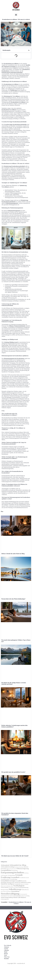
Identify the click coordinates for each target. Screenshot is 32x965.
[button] (16, 14)
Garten (6, 948)
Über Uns (7, 957)
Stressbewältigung (10, 893)
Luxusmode (17, 884)
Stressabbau (15, 891)
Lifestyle (6, 950)
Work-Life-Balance (19, 897)
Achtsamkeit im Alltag (18, 865)
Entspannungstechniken (12, 872)
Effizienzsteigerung (23, 868)
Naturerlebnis (4, 887)
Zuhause (6, 947)
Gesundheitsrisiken (5, 879)
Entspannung (14, 870)
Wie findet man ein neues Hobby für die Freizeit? (15, 856)
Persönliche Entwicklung (13, 887)
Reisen (6, 953)
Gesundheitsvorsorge (8, 881)
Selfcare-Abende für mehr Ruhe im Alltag (13, 553)
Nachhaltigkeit (18, 886)
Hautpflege (3, 882)
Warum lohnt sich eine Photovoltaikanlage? (13, 599)
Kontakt (6, 958)
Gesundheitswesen (20, 881)
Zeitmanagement (5, 899)
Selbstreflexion (25, 889)
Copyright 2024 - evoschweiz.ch (16, 963)
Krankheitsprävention (25, 882)
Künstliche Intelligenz (7, 884)
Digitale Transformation (11, 868)
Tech (5, 955)
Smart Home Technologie (6, 891)
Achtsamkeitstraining (7, 867)
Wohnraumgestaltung (7, 897)
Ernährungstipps (4, 875)
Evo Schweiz (7, 945)
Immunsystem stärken (13, 882)
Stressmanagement (23, 894)
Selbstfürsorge (15, 889)
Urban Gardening (25, 895)
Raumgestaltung (4, 889)
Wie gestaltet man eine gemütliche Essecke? (13, 772)
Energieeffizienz (6, 870)
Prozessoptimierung (23, 887)
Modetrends (3, 885)
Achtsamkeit (5, 865)
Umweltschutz (17, 895)
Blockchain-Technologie (19, 866)
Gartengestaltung (11, 875)
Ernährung (26, 872)
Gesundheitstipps (13, 879)
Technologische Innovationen (7, 895)
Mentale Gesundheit (24, 884)
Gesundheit (15, 877)
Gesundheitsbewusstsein (24, 877)
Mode (5, 952)
